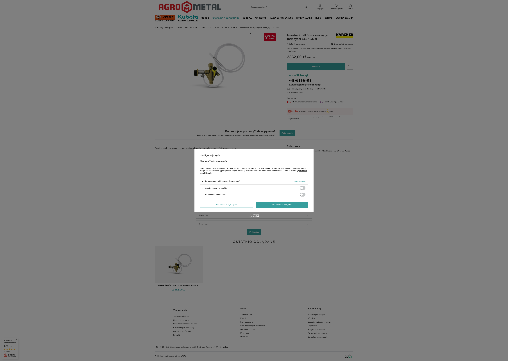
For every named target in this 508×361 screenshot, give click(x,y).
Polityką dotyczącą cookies (260, 168)
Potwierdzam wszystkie (282, 205)
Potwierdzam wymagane (226, 205)
